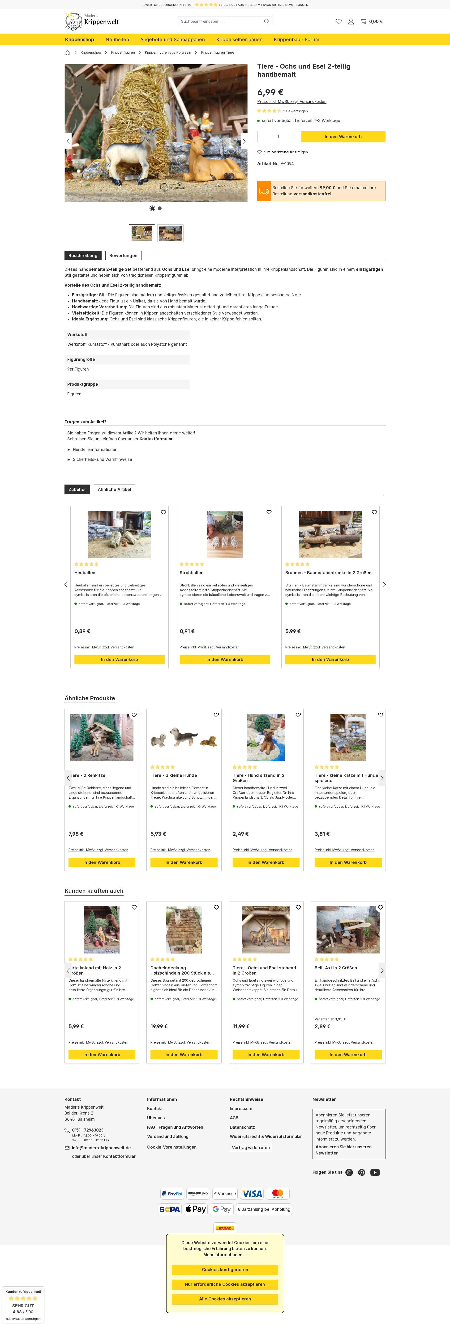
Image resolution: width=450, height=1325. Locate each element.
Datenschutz (242, 1127)
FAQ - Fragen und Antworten (175, 1127)
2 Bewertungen (295, 111)
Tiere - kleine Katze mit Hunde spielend (346, 778)
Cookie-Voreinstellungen (172, 1147)
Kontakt (155, 1108)
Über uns (156, 1117)
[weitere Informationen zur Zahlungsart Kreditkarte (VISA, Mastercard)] (252, 1194)
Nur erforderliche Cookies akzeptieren (225, 1284)
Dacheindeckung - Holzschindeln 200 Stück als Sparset (180, 970)
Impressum (241, 1108)
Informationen (162, 1099)
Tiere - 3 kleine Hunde (173, 775)
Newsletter (324, 1099)
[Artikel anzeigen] (119, 534)
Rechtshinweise (246, 1099)
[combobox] (220, 21)
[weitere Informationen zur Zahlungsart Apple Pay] (196, 1209)
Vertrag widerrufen (251, 1147)
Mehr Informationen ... (225, 1254)
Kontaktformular (156, 439)
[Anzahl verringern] (262, 136)
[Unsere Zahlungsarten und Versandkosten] (225, 1228)
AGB (234, 1117)
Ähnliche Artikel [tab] (114, 489)
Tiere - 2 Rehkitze (87, 775)
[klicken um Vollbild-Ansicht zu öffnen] (156, 133)
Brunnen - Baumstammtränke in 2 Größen (328, 572)
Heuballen (84, 572)
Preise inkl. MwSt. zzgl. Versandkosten (291, 101)
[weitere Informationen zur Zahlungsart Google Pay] (222, 1209)
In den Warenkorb (343, 136)
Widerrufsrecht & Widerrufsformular (266, 1136)
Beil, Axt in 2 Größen (336, 967)
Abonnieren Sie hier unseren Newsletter (344, 1150)
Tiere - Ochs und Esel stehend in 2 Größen (264, 970)
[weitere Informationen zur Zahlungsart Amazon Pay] (198, 1194)
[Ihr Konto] (351, 21)
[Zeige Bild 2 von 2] (160, 208)
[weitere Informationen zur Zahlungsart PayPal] (172, 1194)
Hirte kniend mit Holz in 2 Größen (95, 970)
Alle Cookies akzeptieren (225, 1298)
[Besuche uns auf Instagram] (349, 1172)
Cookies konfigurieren (225, 1269)
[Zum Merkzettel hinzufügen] (163, 512)
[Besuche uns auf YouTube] (375, 1172)
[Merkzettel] (339, 21)
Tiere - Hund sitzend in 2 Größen (258, 778)
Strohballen (192, 572)
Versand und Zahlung (168, 1136)
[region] (156, 152)
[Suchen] (267, 21)
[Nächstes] (244, 141)
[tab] (83, 255)
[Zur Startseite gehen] (92, 21)
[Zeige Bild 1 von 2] (152, 208)
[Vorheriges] (68, 141)
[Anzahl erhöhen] (294, 136)
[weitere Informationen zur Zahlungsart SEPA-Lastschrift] (170, 1209)
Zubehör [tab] (77, 489)
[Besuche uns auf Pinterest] (362, 1172)
